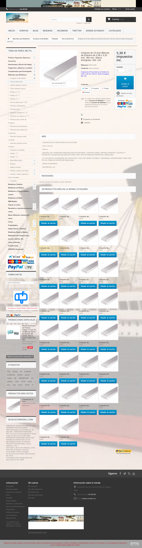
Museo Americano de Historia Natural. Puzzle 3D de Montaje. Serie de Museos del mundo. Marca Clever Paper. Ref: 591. (29, 333)
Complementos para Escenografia (20, 71)
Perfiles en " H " (15, 92)
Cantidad (119, 67)
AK (15, 378)
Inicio (11, 30)
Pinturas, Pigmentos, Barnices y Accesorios (19, 59)
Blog (35, 30)
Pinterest (87, 92)
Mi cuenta (33, 482)
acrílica (20, 375)
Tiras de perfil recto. (16, 82)
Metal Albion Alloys (16, 160)
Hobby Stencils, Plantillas (17, 229)
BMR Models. (12, 201)
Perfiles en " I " (15, 95)
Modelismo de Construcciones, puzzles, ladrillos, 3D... (19, 237)
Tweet (86, 88)
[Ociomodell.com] (26, 17)
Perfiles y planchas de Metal (19, 171)
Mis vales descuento (35, 489)
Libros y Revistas (14, 242)
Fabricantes (15, 274)
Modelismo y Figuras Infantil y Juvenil (18, 192)
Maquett (12, 164)
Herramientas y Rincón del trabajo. (20, 64)
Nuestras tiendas (12, 489)
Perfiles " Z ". (14, 157)
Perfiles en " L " (15, 99)
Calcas (10, 222)
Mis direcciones (33, 492)
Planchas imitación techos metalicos (17, 144)
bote (8, 371)
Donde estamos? (95, 30)
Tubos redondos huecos (18, 88)
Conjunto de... (45, 216)
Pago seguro (10, 509)
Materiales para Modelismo (17, 75)
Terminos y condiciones (14, 504)
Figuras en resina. (14, 205)
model (27, 385)
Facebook (62, 30)
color (17, 381)
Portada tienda (13, 246)
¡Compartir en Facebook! (91, 119)
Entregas (9, 498)
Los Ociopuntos (11, 515)
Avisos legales (11, 501)
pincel (27, 375)
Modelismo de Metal (15, 198)
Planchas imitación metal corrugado (17, 138)
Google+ (106, 88)
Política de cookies (12, 512)
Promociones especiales (21, 319)
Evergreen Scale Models (18, 78)
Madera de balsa (15, 167)
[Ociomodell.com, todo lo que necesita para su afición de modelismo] (71, 3)
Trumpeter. (13, 181)
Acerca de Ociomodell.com (15, 506)
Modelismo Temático (15, 184)
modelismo (11, 375)
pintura (15, 371)
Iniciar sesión (130, 9)
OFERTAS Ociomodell (15, 249)
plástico (10, 381)
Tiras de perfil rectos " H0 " (19, 102)
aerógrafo (28, 371)
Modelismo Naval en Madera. (18, 232)
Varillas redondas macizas (18, 85)
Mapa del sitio (11, 518)
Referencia (84, 65)
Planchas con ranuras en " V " (20, 116)
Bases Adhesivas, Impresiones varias (18, 216)
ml (21, 371)
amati (30, 381)
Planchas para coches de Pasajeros (17, 121)
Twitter (76, 30)
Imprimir (87, 122)
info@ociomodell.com (89, 498)
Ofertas (23, 30)
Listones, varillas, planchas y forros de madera (18, 175)
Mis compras (32, 486)
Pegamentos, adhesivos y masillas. (20, 68)
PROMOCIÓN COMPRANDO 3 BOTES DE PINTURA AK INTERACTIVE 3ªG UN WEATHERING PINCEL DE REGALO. (20, 440)
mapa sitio (87, 23)
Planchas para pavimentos (18, 126)
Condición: (85, 68)
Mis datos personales (35, 495)
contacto (79, 23)
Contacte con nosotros (102, 9)
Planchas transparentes (17, 106)
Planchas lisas (15, 109)
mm (32, 378)
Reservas (47, 30)
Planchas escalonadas (17, 150)
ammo (20, 385)
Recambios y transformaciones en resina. (20, 209)
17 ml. (23, 381)
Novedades (10, 486)
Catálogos (115, 30)
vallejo (9, 378)
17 (32, 385)
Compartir (95, 88)
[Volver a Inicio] (8, 39)
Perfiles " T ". (14, 153)
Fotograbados (13, 225)
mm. (8, 385)
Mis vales (31, 498)
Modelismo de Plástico (16, 188)
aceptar (134, 544)
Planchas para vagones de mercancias (17, 131)
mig (14, 385)
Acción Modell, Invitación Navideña (17, 452)
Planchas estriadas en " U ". (19, 113)
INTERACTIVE (24, 378)
